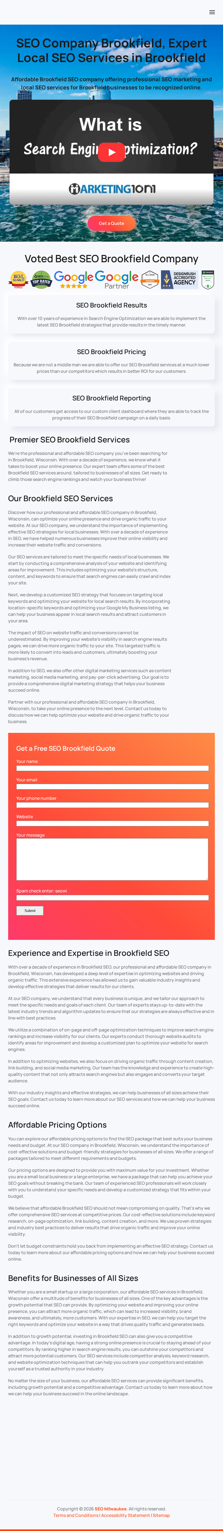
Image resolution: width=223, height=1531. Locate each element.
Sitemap (161, 1515)
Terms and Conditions (75, 1515)
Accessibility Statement (125, 1515)
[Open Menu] (212, 12)
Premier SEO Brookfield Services (70, 439)
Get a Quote (111, 223)
